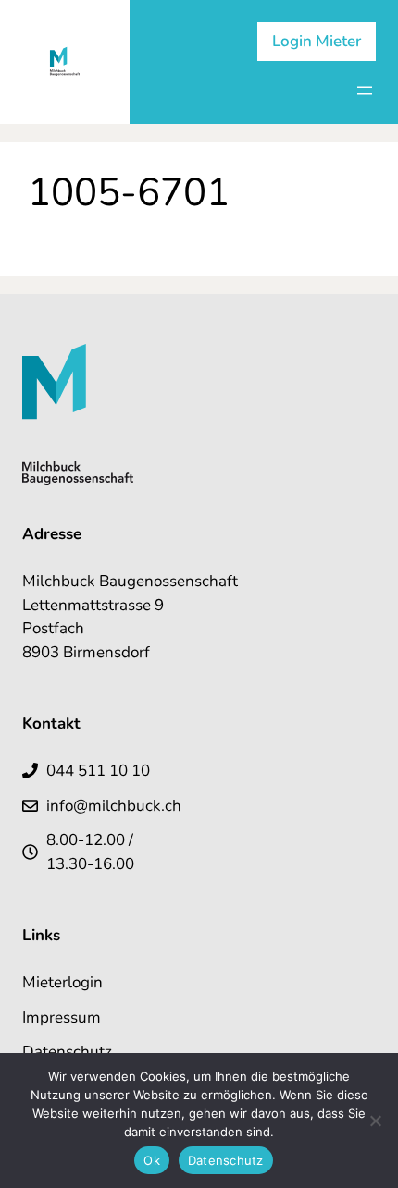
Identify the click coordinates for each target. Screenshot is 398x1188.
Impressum (61, 1017)
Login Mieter (316, 41)
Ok (151, 1160)
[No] (375, 1120)
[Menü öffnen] (365, 91)
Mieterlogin (62, 982)
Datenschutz (67, 1051)
